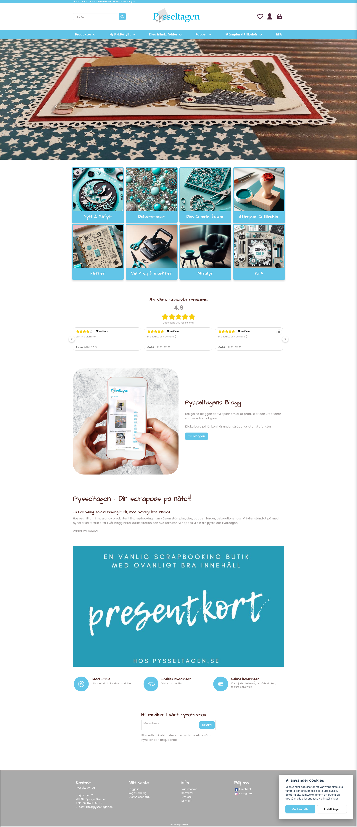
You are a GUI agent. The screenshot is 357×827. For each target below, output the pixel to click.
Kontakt (186, 801)
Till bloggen (196, 436)
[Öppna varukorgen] (279, 16)
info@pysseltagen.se (99, 807)
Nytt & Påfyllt (120, 34)
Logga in (134, 789)
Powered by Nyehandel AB (178, 825)
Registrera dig (137, 793)
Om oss (186, 797)
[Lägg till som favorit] (260, 16)
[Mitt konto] (269, 16)
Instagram (245, 793)
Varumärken (189, 789)
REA (279, 34)
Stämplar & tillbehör (241, 34)
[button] (72, 339)
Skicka (207, 725)
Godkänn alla (300, 809)
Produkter (83, 34)
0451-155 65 (94, 803)
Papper (201, 34)
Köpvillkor (187, 793)
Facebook (245, 789)
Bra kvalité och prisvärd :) (90, 336)
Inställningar (332, 809)
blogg (118, 523)
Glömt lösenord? (139, 797)
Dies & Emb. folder (163, 34)
